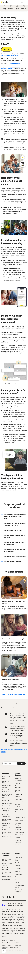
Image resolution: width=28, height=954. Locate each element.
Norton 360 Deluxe (15, 67)
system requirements (14, 63)
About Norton (19, 857)
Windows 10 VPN (20, 817)
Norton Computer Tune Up (7, 864)
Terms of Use (17, 945)
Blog (16, 860)
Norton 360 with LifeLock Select (7, 790)
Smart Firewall (19, 820)
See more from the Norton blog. (14, 694)
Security (10, 945)
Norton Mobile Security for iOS (6, 815)
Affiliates (17, 871)
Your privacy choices (7, 950)
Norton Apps (18, 874)
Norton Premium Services (6, 859)
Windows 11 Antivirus (18, 795)
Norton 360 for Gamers (6, 786)
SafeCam (17, 837)
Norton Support (6, 876)
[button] (14, 516)
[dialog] (4, 950)
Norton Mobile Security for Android (6, 810)
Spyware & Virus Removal (6, 873)
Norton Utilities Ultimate (6, 820)
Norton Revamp (6, 837)
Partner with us (6, 942)
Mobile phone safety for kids (10, 679)
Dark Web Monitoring (18, 841)
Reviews (17, 865)
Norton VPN (5, 800)
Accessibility (5, 947)
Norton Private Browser (6, 833)
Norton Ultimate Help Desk (6, 868)
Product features (18, 774)
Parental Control (19, 832)
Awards (17, 863)
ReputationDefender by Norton (20, 890)
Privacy (4, 945)
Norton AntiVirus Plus (6, 777)
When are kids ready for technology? (13, 639)
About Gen (5, 940)
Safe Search (18, 815)
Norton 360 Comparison (18, 779)
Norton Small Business (5, 828)
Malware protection (18, 805)
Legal (19, 942)
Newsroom (12, 940)
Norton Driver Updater (6, 824)
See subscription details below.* (10, 55)
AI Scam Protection (18, 786)
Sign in (17, 882)
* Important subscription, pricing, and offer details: (14, 750)
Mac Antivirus (19, 799)
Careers (14, 942)
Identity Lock (19, 845)
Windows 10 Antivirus (18, 791)
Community (18, 868)
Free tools (18, 880)
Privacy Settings (19, 950)
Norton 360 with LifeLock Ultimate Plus (7, 796)
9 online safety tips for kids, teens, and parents (13, 602)
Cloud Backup (19, 809)
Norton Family (6, 806)
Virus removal (18, 802)
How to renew (6, 879)
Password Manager (18, 824)
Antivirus (17, 783)
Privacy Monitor (19, 835)
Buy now (7, 49)
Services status (14, 947)
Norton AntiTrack (7, 803)
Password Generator (18, 828)
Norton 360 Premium (6, 68)
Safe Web (18, 812)
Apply (21, 763)
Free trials (18, 877)
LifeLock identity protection (19, 886)
